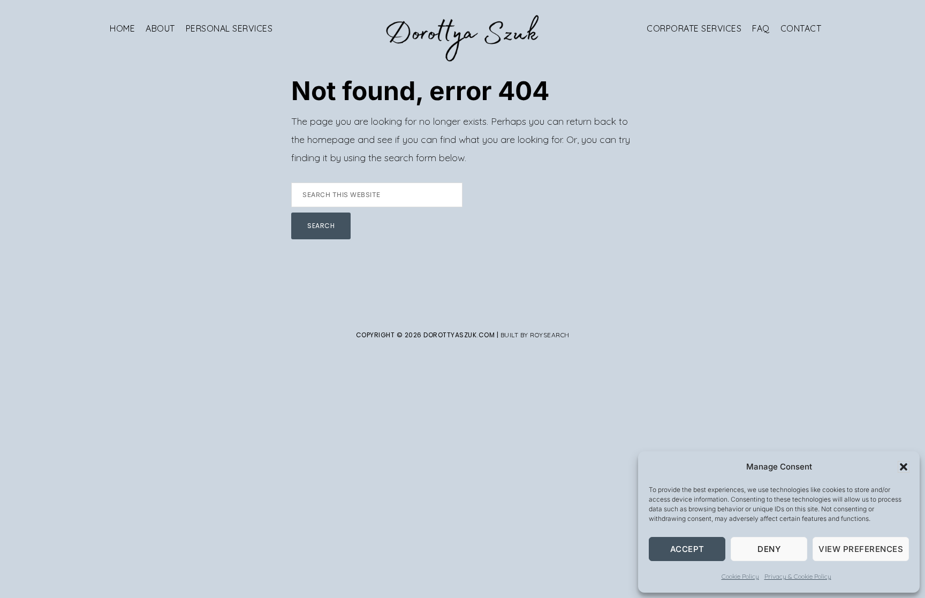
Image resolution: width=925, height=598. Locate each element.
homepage (331, 139)
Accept (687, 549)
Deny (768, 549)
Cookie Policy (740, 576)
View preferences (860, 549)
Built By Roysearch (535, 335)
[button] (903, 466)
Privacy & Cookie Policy (797, 576)
